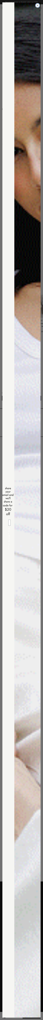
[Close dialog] (37, 5)
